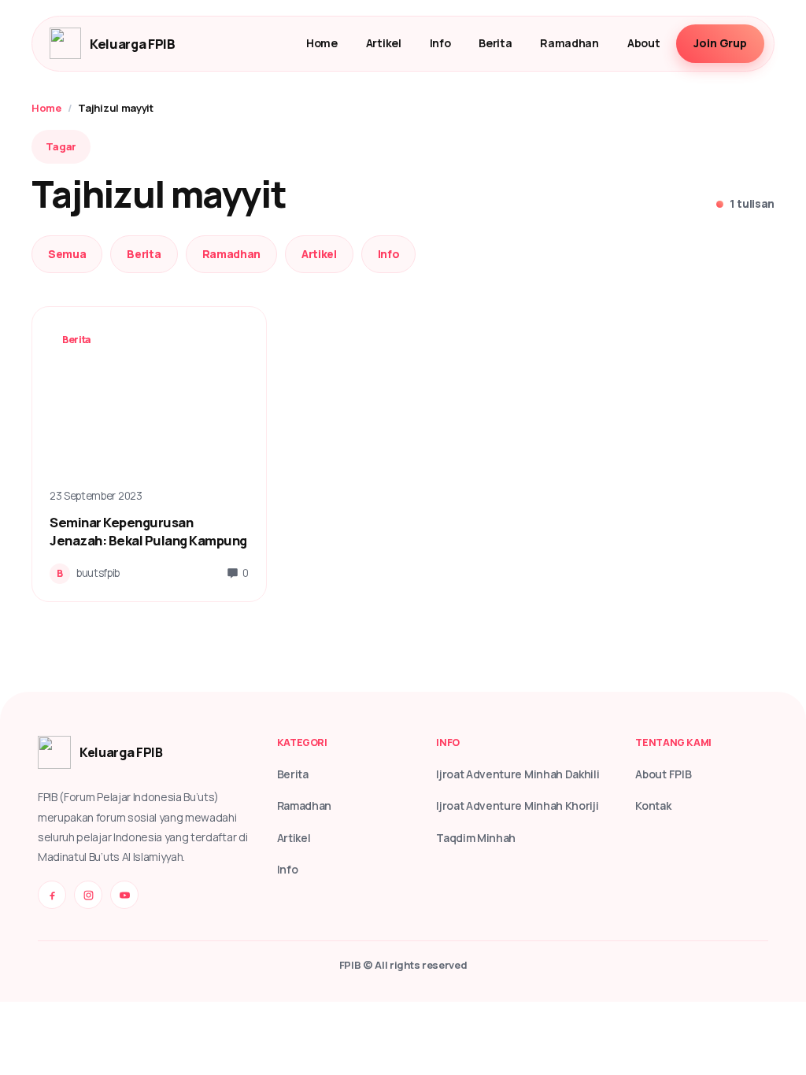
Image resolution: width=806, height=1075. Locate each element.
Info (440, 42)
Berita (495, 42)
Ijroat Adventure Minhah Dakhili (517, 774)
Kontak (653, 805)
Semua (67, 253)
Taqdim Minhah (476, 837)
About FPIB (663, 774)
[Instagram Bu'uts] (88, 895)
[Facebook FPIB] (52, 895)
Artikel (383, 42)
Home (322, 42)
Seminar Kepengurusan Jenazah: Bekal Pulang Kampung (148, 531)
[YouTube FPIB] (124, 895)
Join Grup (720, 42)
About (643, 42)
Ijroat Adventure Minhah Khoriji (517, 805)
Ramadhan (569, 42)
